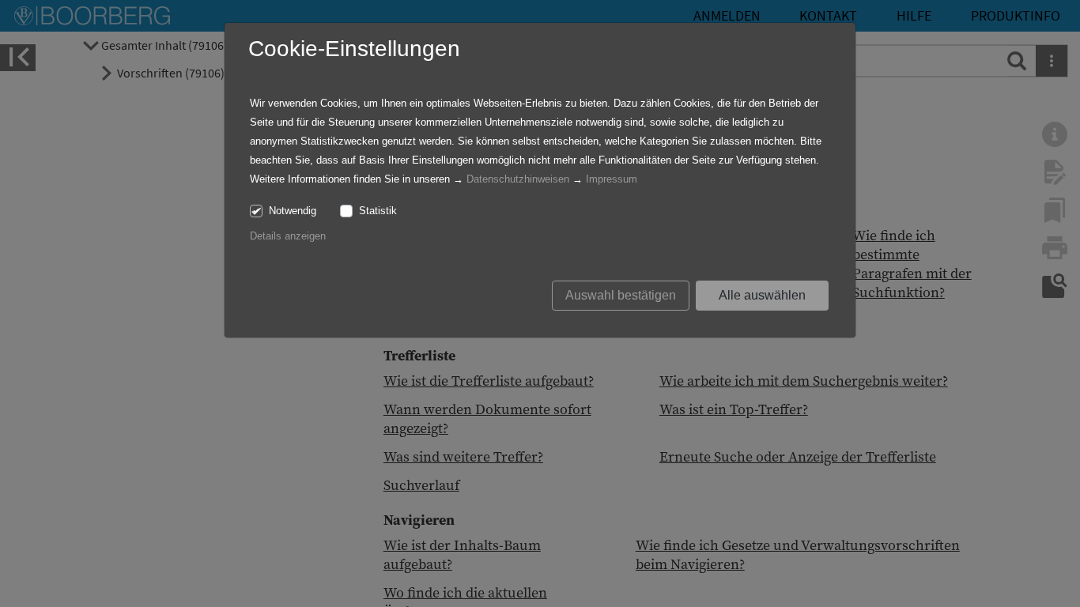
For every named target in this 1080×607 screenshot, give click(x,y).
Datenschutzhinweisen (517, 179)
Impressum (611, 179)
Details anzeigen (288, 236)
